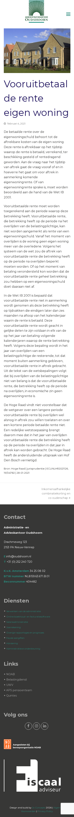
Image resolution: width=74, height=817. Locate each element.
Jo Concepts (38, 807)
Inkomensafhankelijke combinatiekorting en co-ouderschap (55, 493)
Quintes (11, 695)
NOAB (10, 674)
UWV (9, 685)
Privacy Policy (45, 811)
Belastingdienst (16, 679)
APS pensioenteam (19, 690)
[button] (68, 14)
